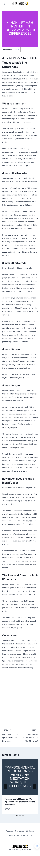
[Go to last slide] (5, 786)
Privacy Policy (26, 835)
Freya (8, 809)
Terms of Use (13, 835)
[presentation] (20, 777)
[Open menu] (36, 3)
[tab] (16, 815)
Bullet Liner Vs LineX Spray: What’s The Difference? (10, 735)
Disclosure (30, 831)
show (17, 49)
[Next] (34, 786)
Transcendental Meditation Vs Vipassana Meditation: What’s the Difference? (19, 802)
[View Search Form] (4, 3)
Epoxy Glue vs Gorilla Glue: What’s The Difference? (30, 735)
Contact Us (19, 831)
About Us (9, 831)
